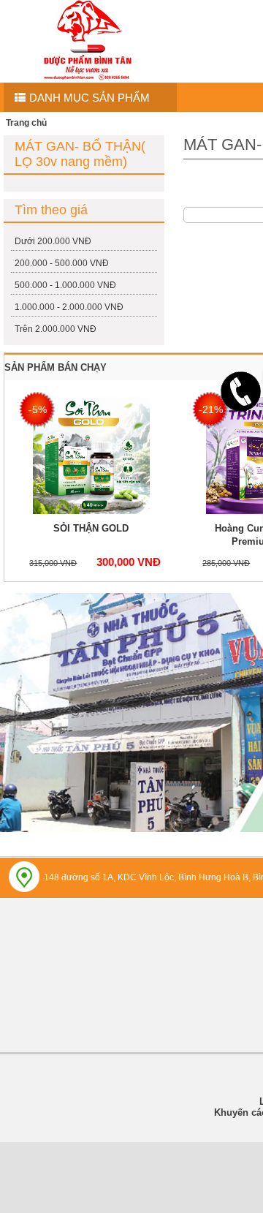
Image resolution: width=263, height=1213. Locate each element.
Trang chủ (26, 123)
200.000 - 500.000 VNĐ (62, 263)
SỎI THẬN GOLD (91, 528)
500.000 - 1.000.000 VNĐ (65, 285)
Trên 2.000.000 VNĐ (55, 329)
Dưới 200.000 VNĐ (53, 241)
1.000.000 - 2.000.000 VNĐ (69, 307)
